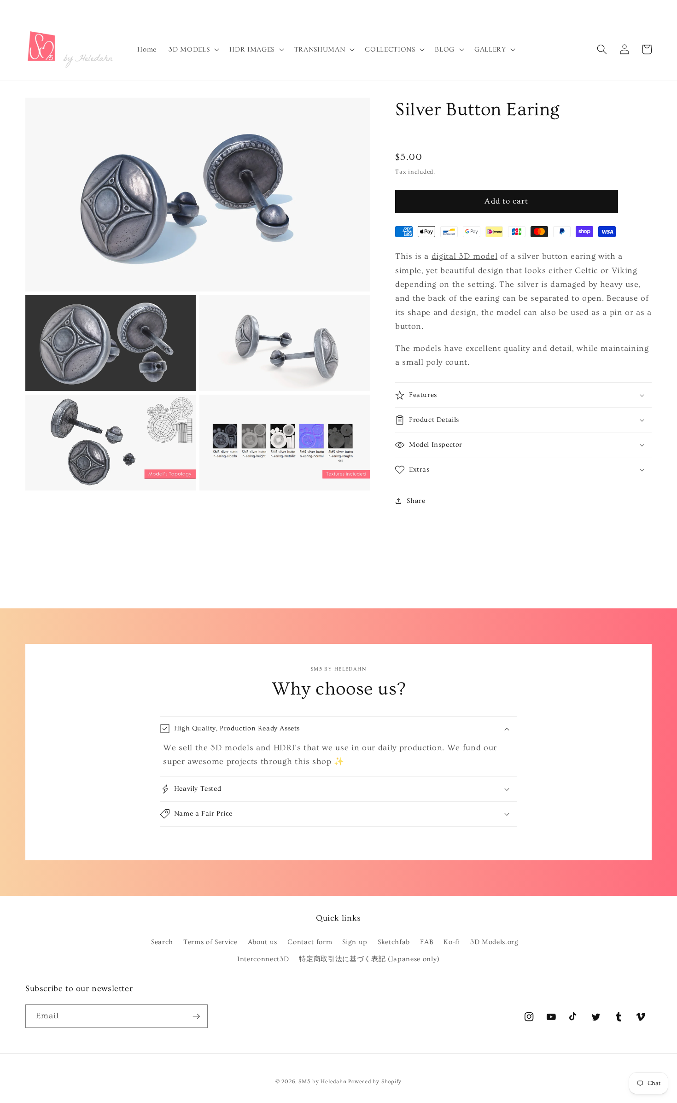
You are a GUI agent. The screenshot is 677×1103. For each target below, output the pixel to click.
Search (162, 942)
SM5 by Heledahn (322, 1082)
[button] (193, 49)
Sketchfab (394, 942)
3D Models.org (494, 942)
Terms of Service (210, 942)
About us (262, 942)
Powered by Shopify (375, 1082)
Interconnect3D (263, 959)
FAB (426, 942)
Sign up (355, 942)
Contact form (309, 942)
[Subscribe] (196, 1016)
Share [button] (416, 501)
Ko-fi (452, 942)
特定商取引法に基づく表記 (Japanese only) (369, 959)
